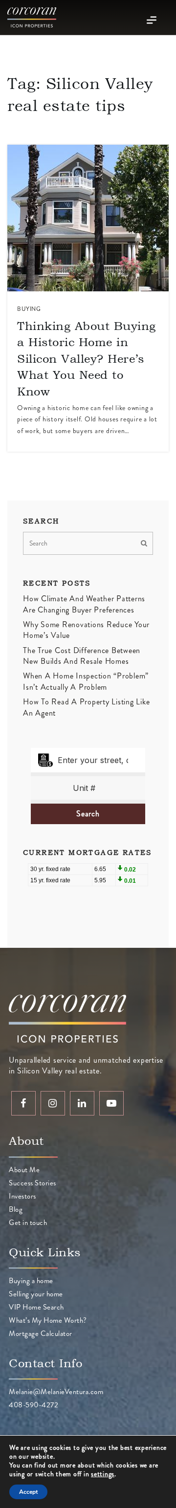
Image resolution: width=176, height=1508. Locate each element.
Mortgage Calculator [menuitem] (40, 1333)
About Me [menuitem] (24, 1169)
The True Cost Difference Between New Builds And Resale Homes (81, 656)
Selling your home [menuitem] (36, 1294)
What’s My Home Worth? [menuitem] (48, 1320)
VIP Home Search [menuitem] (36, 1307)
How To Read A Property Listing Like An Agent (86, 707)
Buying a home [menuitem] (31, 1280)
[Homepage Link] (31, 16)
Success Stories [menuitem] (32, 1183)
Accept (28, 1492)
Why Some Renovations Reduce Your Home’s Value (86, 630)
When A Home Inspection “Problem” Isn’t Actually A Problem (86, 681)
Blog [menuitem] (15, 1209)
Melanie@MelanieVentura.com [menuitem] (56, 1391)
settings (102, 1473)
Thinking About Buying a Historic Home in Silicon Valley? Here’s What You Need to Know (86, 358)
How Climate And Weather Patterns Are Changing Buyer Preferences (84, 604)
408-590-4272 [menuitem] (33, 1404)
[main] (88, 474)
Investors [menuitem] (22, 1196)
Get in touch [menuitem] (28, 1222)
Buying (29, 309)
